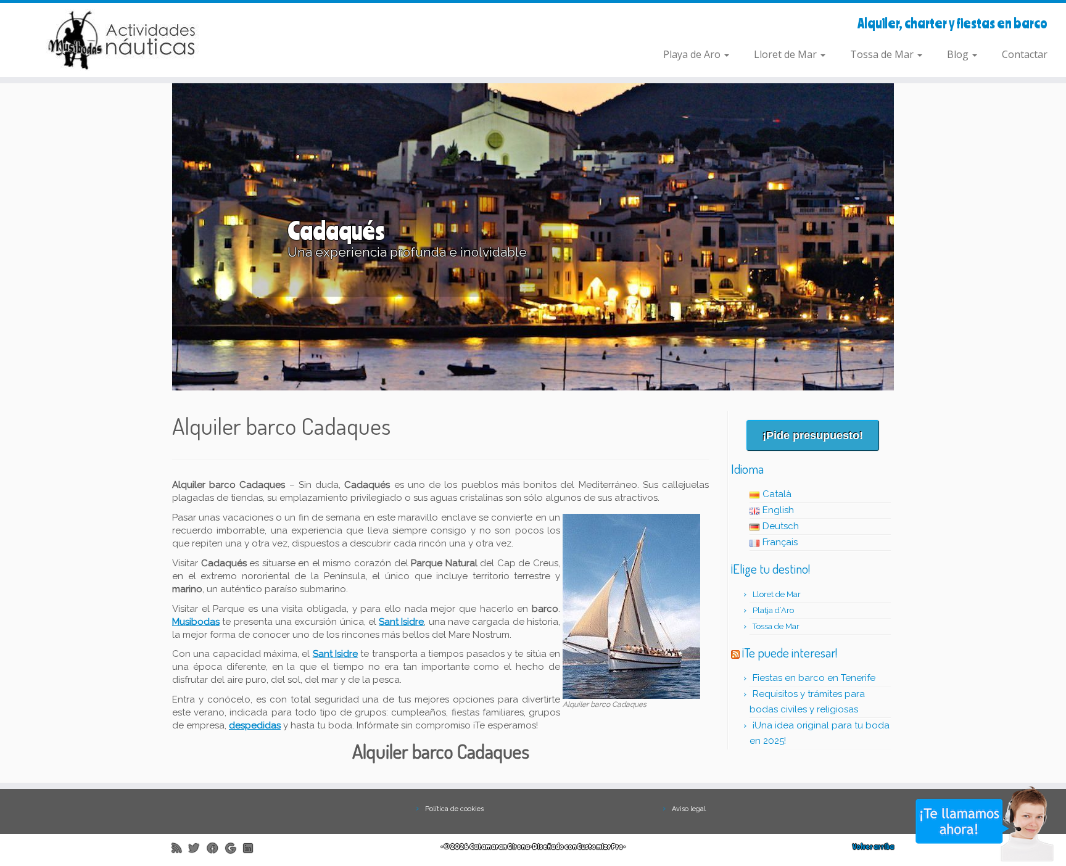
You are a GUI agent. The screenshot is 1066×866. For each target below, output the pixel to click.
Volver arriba (873, 847)
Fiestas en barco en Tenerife (814, 677)
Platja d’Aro (773, 610)
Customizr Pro (600, 847)
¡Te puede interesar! (789, 652)
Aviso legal (689, 809)
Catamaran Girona (499, 847)
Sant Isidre (335, 653)
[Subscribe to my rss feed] (180, 847)
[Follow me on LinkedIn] (252, 847)
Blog (959, 54)
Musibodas (196, 621)
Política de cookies (454, 809)
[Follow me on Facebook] (216, 847)
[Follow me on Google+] (235, 847)
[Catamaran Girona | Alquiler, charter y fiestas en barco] (123, 40)
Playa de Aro (693, 54)
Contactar (1024, 54)
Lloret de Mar (786, 54)
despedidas (255, 725)
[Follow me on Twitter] (198, 847)
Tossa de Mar (883, 54)
